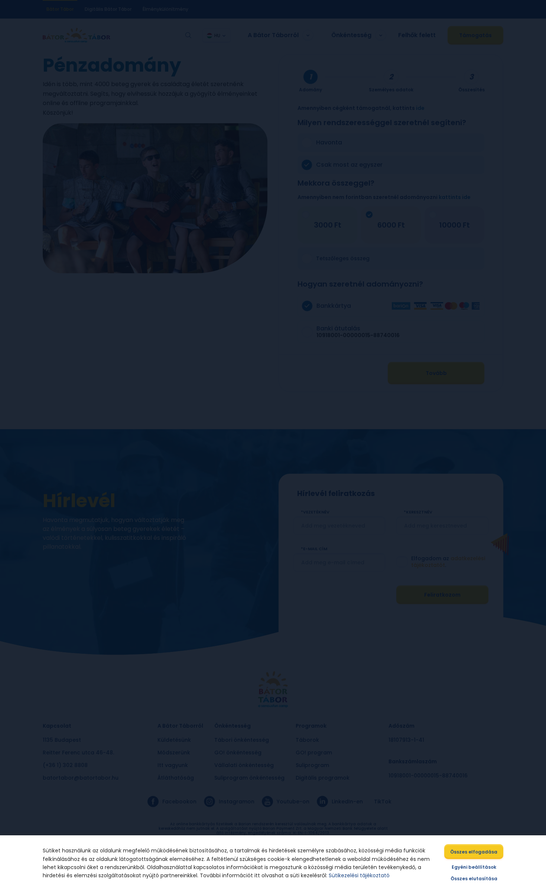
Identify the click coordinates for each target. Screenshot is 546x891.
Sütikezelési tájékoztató (359, 875)
